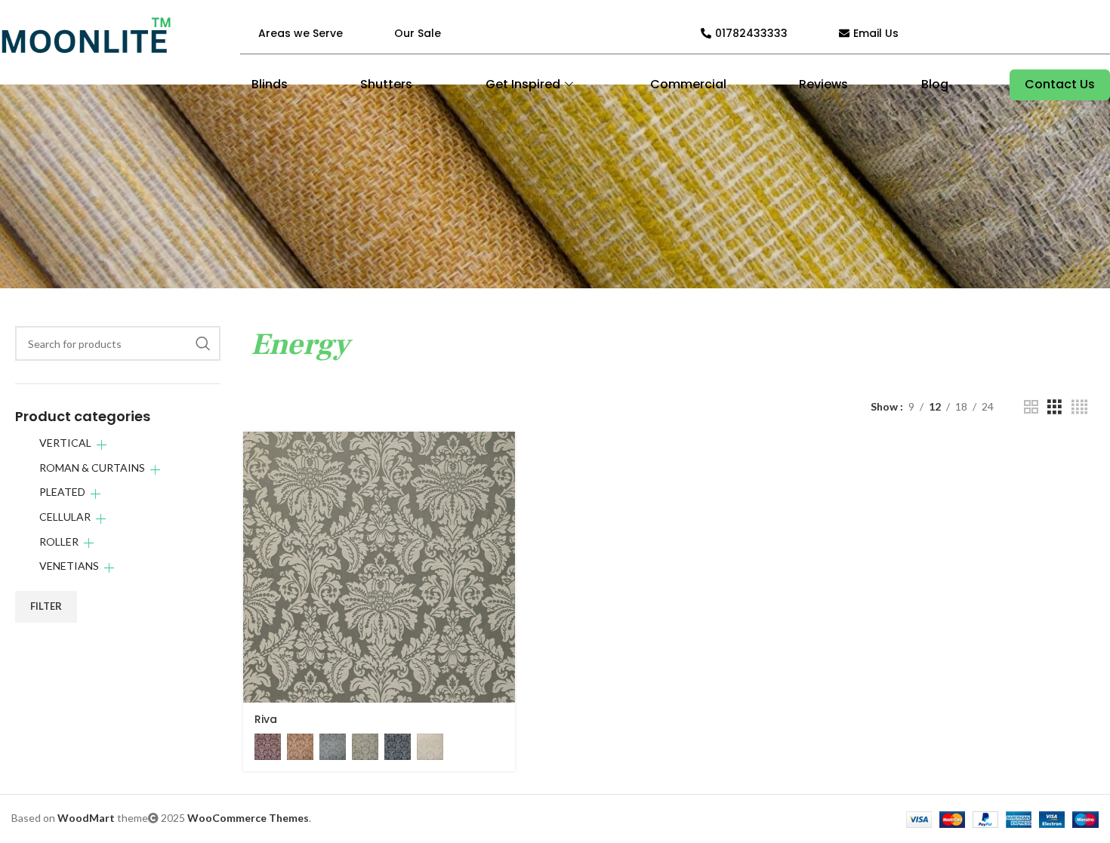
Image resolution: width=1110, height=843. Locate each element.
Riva (265, 719)
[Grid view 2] (1031, 407)
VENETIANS (69, 565)
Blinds (269, 84)
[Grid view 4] (1079, 407)
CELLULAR (65, 516)
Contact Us (1060, 84)
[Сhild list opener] (101, 445)
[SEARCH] (203, 343)
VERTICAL (65, 442)
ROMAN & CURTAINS (92, 467)
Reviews (823, 84)
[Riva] (378, 567)
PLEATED (62, 491)
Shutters (386, 84)
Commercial (688, 84)
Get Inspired (523, 84)
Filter (46, 606)
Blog (934, 84)
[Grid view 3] (1054, 407)
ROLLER (59, 541)
